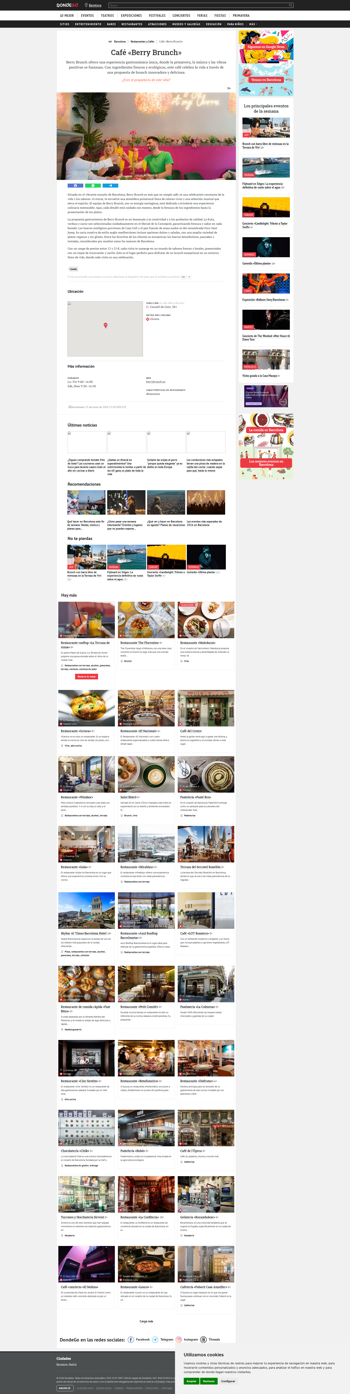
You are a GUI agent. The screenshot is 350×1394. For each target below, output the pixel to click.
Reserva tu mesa (87, 676)
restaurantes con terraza (83, 951)
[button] (106, 325)
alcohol (95, 665)
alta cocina (76, 745)
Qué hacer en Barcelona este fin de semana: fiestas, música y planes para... (85, 525)
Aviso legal (167, 1388)
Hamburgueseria (73, 1029)
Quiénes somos (104, 1388)
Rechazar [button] (209, 1381)
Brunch (128, 661)
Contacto (119, 1388)
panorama (105, 665)
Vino (186, 661)
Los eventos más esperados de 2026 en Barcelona (204, 523)
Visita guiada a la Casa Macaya (259, 376)
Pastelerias (189, 815)
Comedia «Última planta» (203, 572)
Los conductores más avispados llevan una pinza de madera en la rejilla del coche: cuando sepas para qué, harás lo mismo (206, 465)
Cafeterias (189, 1161)
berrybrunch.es (150, 175)
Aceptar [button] (192, 1381)
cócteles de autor (88, 669)
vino (135, 815)
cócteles (73, 669)
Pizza (67, 951)
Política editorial (134, 1388)
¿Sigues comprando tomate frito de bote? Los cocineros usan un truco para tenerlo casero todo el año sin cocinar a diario (87, 465)
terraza (65, 669)
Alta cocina (70, 1099)
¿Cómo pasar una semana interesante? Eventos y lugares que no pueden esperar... (124, 525)
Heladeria (70, 1235)
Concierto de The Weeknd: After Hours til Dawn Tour (266, 338)
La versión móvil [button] (85, 1388)
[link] (75, 186)
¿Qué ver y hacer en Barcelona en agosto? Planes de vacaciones (166, 523)
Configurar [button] (228, 1381)
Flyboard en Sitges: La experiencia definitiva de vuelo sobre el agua (125, 575)
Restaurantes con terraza (77, 665)
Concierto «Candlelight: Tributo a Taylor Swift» (166, 574)
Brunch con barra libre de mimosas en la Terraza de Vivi (84, 575)
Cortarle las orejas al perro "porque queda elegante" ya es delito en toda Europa (164, 463)
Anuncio (65, 1388)
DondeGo (160, 1381)
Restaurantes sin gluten (77, 1165)
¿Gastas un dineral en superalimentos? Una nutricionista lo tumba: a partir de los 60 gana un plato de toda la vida (126, 467)
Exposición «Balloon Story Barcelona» (263, 300)
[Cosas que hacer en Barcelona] (67, 5)
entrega (94, 1165)
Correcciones (152, 1388)
